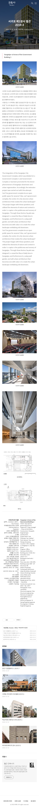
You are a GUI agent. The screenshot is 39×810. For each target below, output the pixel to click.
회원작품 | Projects (8, 628)
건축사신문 (18, 801)
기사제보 (25, 801)
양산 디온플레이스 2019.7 (9, 631)
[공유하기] (9, 620)
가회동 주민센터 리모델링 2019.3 (11, 633)
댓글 (4, 756)
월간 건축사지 (9, 763)
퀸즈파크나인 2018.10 (8, 639)
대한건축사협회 (7, 801)
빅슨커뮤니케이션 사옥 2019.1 (10, 635)
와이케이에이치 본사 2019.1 (10, 637)
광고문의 (33, 801)
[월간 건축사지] (11, 3)
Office (16, 628)
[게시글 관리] (12, 620)
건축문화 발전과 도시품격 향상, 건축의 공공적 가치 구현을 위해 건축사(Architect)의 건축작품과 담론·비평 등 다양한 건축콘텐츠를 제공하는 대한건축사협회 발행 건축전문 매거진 (15, 769)
